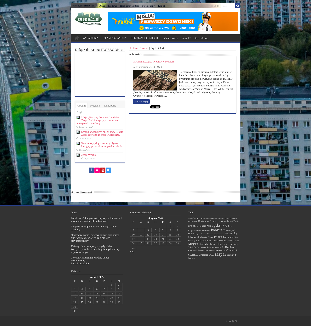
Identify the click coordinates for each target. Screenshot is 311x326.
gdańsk (220, 225)
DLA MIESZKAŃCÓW (115, 38)
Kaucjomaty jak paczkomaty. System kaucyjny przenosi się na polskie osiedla (101, 145)
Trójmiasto (232, 250)
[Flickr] (212, 6)
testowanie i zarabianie (198, 250)
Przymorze (228, 237)
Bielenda (221, 218)
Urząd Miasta (193, 255)
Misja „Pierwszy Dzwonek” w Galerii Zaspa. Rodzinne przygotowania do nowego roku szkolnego (98, 120)
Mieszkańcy (231, 233)
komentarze (110, 105)
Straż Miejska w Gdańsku (212, 244)
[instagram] (218, 6)
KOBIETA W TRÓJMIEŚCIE (145, 38)
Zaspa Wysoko (89, 154)
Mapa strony (148, 6)
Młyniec (192, 237)
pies (199, 237)
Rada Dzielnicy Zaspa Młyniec (211, 240)
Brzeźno (228, 218)
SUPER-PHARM (232, 244)
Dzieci (230, 221)
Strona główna (77, 37)
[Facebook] (209, 6)
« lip (73, 310)
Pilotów (204, 237)
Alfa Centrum (194, 218)
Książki (197, 234)
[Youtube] (215, 6)
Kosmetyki (229, 230)
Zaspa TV (186, 38)
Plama (210, 237)
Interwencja (206, 230)
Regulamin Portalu (129, 6)
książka (191, 234)
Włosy (211, 255)
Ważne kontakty (171, 38)
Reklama (112, 6)
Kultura (203, 234)
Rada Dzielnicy (201, 38)
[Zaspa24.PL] (88, 18)
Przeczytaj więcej (141, 101)
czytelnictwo (221, 221)
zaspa (220, 254)
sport (230, 241)
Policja (218, 236)
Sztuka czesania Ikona (202, 247)
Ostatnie (81, 105)
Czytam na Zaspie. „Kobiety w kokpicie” (154, 61)
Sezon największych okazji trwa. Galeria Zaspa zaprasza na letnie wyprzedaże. (102, 133)
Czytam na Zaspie (207, 221)
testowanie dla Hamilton (223, 247)
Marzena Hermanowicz (215, 234)
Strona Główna (140, 48)
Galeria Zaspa (205, 226)
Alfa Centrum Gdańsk (209, 218)
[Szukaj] (237, 5)
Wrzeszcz (203, 254)
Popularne (95, 105)
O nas (102, 6)
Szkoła (190, 247)
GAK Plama (193, 226)
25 (82, 302)
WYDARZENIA (90, 38)
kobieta (216, 230)
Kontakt (162, 6)
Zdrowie (191, 258)
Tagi (79, 112)
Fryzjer (236, 221)
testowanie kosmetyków (218, 250)
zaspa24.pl (231, 254)
